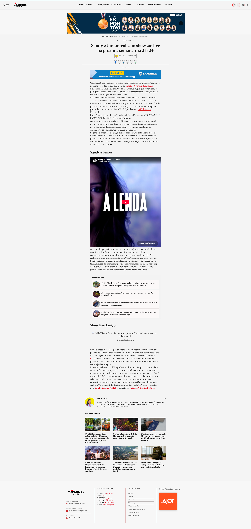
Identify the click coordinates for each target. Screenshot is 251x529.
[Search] (247, 5)
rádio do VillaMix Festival (142, 388)
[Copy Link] (69, 95)
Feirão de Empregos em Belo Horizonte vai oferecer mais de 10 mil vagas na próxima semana (153, 437)
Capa (103, 36)
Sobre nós (131, 500)
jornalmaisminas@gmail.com (78, 511)
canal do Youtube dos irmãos (139, 86)
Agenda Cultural (87, 5)
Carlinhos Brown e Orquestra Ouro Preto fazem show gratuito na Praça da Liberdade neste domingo (95, 467)
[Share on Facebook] (115, 62)
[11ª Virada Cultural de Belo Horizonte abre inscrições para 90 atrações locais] (125, 424)
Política (168, 5)
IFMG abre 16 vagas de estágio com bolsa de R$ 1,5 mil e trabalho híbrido (153, 465)
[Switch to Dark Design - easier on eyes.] (4, 5)
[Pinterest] (69, 86)
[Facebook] (69, 72)
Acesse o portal (109, 504)
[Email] (69, 90)
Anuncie (130, 493)
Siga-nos (110, 493)
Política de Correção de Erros (136, 509)
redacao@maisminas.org (76, 504)
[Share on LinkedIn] (123, 62)
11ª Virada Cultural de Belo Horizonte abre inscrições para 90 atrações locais (125, 436)
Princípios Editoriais (134, 512)
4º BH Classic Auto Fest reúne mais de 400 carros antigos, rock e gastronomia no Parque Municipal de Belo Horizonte (97, 438)
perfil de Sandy (144, 109)
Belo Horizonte (109, 36)
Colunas (130, 5)
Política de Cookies (133, 506)
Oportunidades (154, 5)
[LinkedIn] (69, 81)
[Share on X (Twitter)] (119, 62)
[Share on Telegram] (131, 62)
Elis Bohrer (122, 56)
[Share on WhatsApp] (135, 62)
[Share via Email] (127, 62)
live (92, 359)
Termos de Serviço (133, 515)
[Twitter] (69, 77)
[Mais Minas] (19, 5)
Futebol (140, 5)
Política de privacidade (134, 503)
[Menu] (7, 5)
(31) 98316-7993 (75, 518)
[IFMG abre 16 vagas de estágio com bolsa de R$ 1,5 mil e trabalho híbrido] (153, 453)
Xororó (93, 101)
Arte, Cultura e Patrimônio (110, 5)
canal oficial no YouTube (106, 388)
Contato (130, 496)
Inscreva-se (110, 502)
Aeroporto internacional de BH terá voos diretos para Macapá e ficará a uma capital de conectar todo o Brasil (125, 467)
